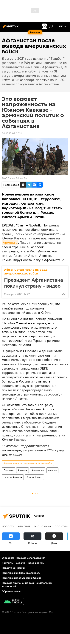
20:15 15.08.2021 (12, 133)
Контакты (7, 563)
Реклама (20, 563)
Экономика (42, 526)
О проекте (8, 557)
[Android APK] (13, 602)
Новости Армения (13, 477)
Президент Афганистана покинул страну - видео (33, 283)
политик (52, 470)
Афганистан (38, 470)
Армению (10, 242)
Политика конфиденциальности (21, 573)
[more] (64, 293)
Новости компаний (13, 568)
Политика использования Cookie (21, 578)
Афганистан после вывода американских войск (25, 271)
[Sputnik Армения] (11, 27)
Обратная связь (11, 591)
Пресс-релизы (35, 563)
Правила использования (30, 557)
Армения (22, 470)
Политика (8, 470)
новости (8, 526)
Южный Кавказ (34, 477)
